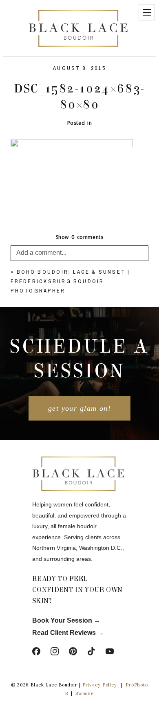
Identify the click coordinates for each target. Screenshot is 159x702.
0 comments (80, 237)
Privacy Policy (99, 685)
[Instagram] (55, 651)
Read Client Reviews (64, 632)
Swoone (84, 693)
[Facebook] (36, 651)
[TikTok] (91, 651)
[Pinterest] (73, 651)
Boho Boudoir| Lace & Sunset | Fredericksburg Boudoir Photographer (70, 281)
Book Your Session (63, 620)
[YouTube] (110, 651)
